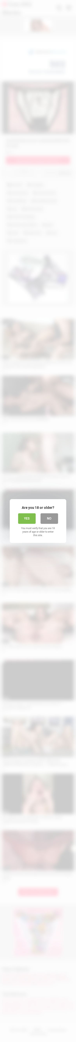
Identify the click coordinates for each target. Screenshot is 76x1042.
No (49, 518)
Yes (27, 518)
